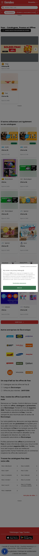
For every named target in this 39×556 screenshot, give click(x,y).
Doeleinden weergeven (19, 283)
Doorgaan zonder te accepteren (28, 266)
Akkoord (19, 288)
